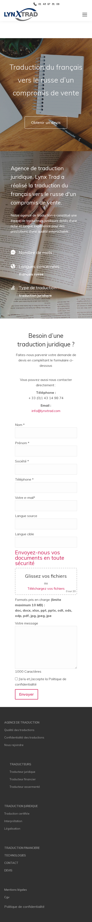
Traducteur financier (23, 779)
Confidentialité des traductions (24, 737)
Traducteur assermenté (25, 786)
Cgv (6, 897)
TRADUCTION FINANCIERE (22, 848)
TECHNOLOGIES (15, 855)
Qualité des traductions (19, 730)
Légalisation (12, 828)
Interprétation (13, 821)
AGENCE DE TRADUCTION (21, 722)
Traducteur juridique (22, 771)
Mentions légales (15, 889)
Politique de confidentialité (24, 906)
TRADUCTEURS (20, 764)
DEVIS (8, 870)
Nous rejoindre (14, 745)
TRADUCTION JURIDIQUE (21, 806)
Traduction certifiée (17, 813)
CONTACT (11, 863)
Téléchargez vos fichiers (46, 588)
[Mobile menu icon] (85, 15)
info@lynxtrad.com (46, 411)
